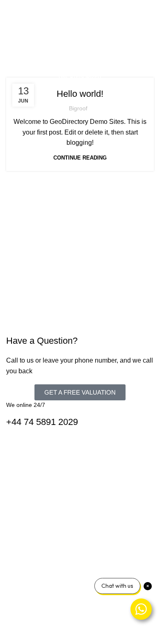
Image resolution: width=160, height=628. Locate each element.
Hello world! (80, 94)
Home (17, 49)
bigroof (78, 108)
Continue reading (80, 158)
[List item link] (80, 561)
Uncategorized (80, 77)
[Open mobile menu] (150, 8)
